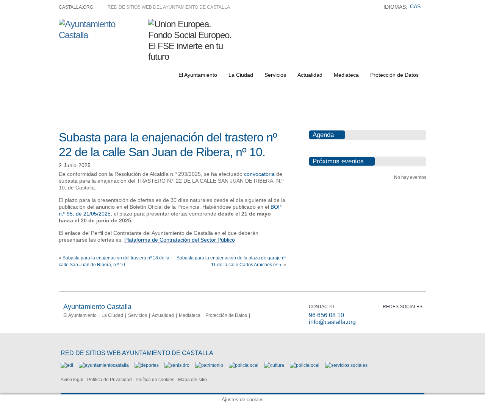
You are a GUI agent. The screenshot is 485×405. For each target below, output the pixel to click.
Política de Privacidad (109, 379)
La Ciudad (240, 75)
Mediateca (346, 75)
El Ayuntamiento (197, 75)
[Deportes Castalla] (147, 365)
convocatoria (259, 174)
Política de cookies (155, 379)
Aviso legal (72, 379)
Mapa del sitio (192, 379)
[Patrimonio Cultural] (209, 365)
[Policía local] (243, 365)
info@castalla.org (332, 322)
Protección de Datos (394, 75)
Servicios (275, 75)
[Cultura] (274, 365)
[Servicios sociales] (346, 365)
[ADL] (67, 365)
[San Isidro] (176, 365)
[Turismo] (304, 365)
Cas (415, 6)
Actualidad (309, 75)
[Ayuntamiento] (104, 365)
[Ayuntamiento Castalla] (100, 35)
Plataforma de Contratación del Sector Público (179, 240)
